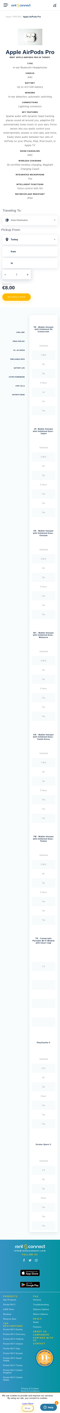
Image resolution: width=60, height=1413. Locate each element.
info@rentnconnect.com (30, 1251)
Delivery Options (41, 1309)
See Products (9, 1299)
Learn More (27, 1403)
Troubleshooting (41, 1304)
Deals (36, 1322)
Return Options (40, 1314)
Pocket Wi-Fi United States (12, 1378)
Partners (37, 1327)
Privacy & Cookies (30, 1388)
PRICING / (17, 17)
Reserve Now (9, 1319)
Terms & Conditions (30, 1391)
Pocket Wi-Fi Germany (14, 1334)
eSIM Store (8, 1309)
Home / (9, 17)
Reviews (7, 1314)
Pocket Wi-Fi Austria (13, 1329)
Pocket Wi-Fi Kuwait (12, 1353)
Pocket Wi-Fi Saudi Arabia (12, 1359)
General (37, 1299)
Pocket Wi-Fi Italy (11, 1348)
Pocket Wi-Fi (9, 1304)
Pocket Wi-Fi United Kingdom (12, 1371)
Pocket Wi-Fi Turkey (13, 1365)
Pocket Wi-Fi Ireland (13, 1343)
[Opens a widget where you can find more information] (48, 1407)
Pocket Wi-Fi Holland (13, 1339)
